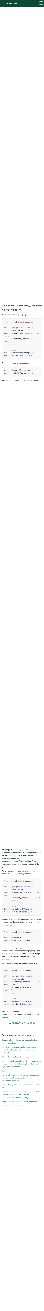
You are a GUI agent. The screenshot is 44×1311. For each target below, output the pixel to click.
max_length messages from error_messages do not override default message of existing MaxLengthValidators (22, 1078)
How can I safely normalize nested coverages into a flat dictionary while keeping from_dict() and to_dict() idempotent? (21, 1064)
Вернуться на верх (23, 1023)
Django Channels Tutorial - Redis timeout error (20, 1101)
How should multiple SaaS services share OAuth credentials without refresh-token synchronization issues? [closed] (21, 1095)
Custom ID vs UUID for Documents (16, 1057)
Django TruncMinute (10, 1071)
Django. (11, 3)
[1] (28, 315)
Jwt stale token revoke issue (13, 1106)
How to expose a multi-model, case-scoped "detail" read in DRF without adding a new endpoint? (19, 1050)
